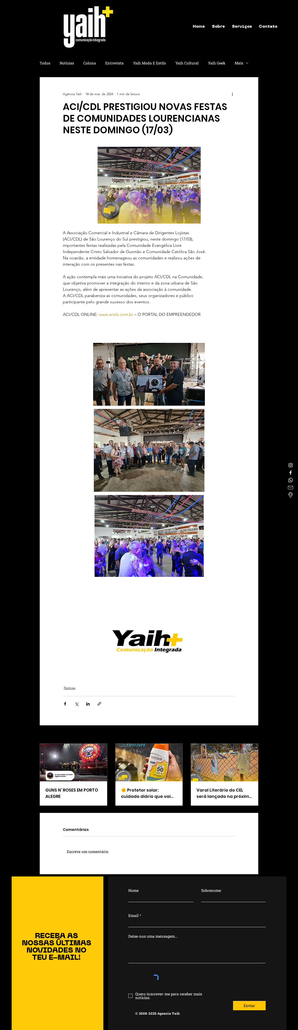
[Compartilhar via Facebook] (65, 704)
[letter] (290, 487)
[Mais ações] (232, 94)
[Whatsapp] (290, 480)
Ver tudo (252, 735)
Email (133, 915)
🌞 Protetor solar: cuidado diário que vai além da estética (146, 793)
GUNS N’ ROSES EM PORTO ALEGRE (71, 793)
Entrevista (114, 62)
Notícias (67, 62)
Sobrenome (211, 890)
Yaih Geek (216, 62)
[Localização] (290, 495)
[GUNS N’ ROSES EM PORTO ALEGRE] (73, 762)
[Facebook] (290, 472)
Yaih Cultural (187, 62)
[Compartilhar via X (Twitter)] (76, 704)
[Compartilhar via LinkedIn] (88, 704)
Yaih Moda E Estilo (149, 62)
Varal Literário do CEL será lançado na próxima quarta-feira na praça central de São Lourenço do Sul (224, 793)
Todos (45, 62)
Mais (239, 62)
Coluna (89, 62)
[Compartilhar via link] (99, 704)
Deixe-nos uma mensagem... (153, 936)
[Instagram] (290, 465)
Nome (133, 890)
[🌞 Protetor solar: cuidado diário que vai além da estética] (149, 762)
